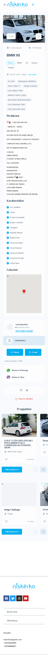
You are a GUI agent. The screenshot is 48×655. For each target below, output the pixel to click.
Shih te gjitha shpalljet (24, 331)
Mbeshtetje (12, 620)
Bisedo (16, 352)
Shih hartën (32, 75)
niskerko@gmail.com (12, 639)
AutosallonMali (21, 324)
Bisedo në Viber (18, 377)
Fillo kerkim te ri (12, 470)
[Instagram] (19, 598)
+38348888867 (9, 646)
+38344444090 (9, 643)
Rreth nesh (12, 611)
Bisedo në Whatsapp (20, 370)
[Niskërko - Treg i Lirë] (18, 5)
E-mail (34, 352)
